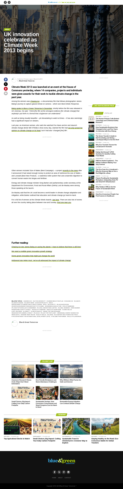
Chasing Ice (34, 101)
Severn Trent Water (28, 314)
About (60, 477)
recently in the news (70, 170)
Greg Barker (75, 308)
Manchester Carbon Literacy (22, 313)
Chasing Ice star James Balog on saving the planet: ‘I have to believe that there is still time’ (46, 247)
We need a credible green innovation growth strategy (32, 251)
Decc (51, 303)
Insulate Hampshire (54, 309)
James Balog (67, 309)
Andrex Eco (28, 301)
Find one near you (64, 202)
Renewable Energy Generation (68, 313)
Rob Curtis (16, 314)
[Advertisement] (47, 151)
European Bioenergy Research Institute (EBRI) (28, 306)
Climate (77, 301)
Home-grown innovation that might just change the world (33, 256)
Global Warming (64, 308)
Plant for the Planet (48, 313)
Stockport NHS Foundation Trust (66, 314)
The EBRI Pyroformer (59, 316)
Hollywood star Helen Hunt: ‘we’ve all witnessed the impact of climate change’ (41, 260)
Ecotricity (52, 304)
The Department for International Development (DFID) (31, 316)
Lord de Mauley (37, 311)
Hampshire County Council (21, 309)
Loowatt (27, 311)
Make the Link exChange (52, 311)
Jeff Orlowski (17, 311)
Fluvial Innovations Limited (47, 308)
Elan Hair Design (63, 304)
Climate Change (17, 303)
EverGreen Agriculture (54, 306)
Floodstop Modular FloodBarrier (24, 308)
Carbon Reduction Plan (55, 301)
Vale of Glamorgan (74, 316)
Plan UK (37, 313)
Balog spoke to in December (32, 108)
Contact (68, 477)
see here (55, 200)
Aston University (40, 301)
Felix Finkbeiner (68, 306)
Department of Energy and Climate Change (27, 304)
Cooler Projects (42, 303)
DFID (45, 304)
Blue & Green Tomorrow (26, 81)
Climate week (29, 303)
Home (54, 477)
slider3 (50, 314)
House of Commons (39, 309)
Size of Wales (41, 314)
